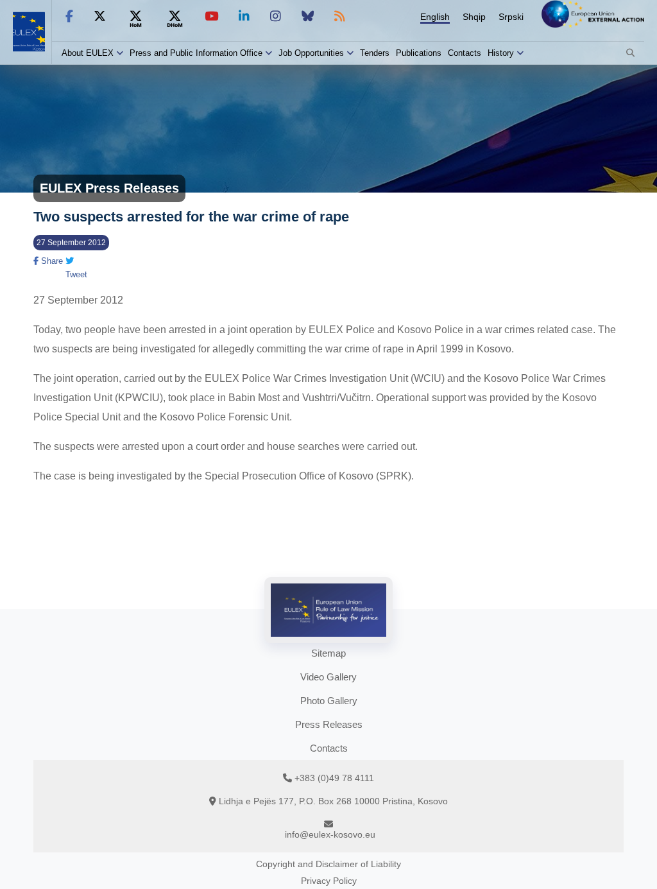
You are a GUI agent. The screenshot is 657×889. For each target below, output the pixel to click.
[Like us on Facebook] (69, 16)
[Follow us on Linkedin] (244, 16)
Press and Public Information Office (196, 53)
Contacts (464, 53)
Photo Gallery (328, 700)
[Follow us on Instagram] (275, 16)
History (501, 53)
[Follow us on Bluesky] (308, 16)
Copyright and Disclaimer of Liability (328, 864)
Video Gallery (328, 676)
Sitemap (328, 653)
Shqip (474, 17)
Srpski (511, 17)
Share (50, 261)
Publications (418, 53)
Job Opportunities (311, 53)
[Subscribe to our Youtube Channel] (211, 16)
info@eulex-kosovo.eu (330, 834)
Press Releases (329, 724)
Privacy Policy (329, 881)
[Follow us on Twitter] (100, 16)
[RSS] (339, 16)
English (435, 17)
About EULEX (88, 53)
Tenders (374, 53)
